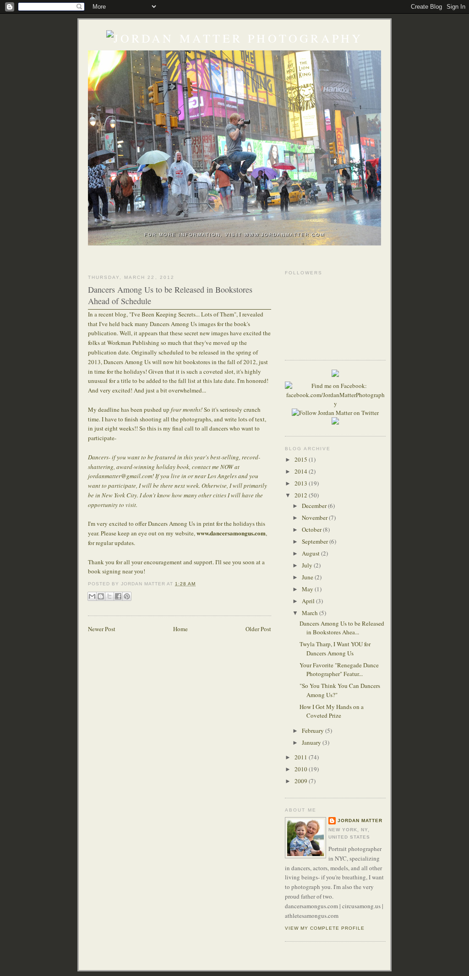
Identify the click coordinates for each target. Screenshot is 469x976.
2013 (301, 483)
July (308, 565)
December (315, 506)
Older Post (258, 629)
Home (180, 629)
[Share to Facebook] (118, 596)
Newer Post (101, 629)
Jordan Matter (360, 820)
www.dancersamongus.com (231, 533)
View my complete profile (325, 928)
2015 (301, 459)
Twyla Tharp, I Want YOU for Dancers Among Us (335, 648)
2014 (301, 471)
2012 (301, 495)
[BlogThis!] (100, 596)
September (315, 541)
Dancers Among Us (173, 324)
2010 (301, 769)
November (315, 517)
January (312, 742)
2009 (301, 781)
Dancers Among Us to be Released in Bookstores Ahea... (342, 628)
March (310, 613)
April (309, 601)
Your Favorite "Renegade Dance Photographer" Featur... (339, 669)
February (313, 730)
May (308, 589)
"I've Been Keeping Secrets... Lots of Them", (183, 314)
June (308, 577)
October (312, 529)
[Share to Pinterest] (126, 596)
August (311, 553)
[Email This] (92, 596)
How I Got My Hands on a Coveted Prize (332, 711)
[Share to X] (109, 596)
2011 (301, 757)
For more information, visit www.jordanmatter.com (234, 234)
